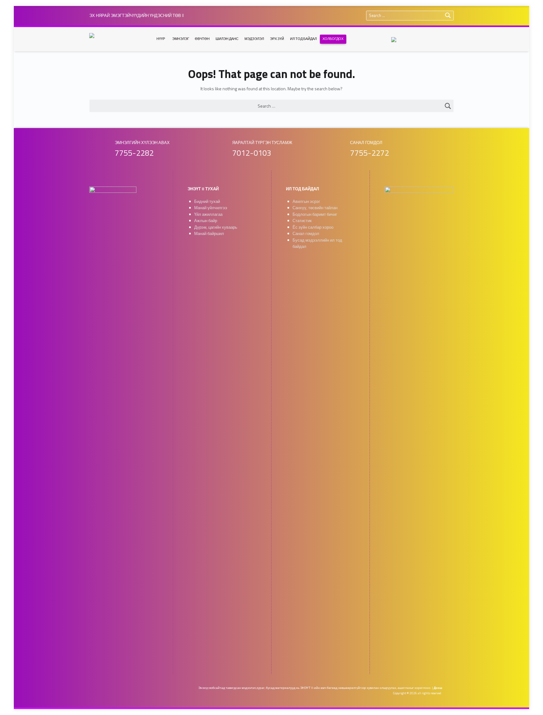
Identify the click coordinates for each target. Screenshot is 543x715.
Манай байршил (209, 234)
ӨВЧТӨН (202, 38)
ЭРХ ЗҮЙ (277, 38)
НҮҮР (160, 38)
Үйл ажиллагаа (208, 214)
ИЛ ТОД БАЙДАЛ (303, 38)
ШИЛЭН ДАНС (227, 38)
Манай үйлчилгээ (210, 208)
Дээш (438, 687)
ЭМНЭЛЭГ (180, 38)
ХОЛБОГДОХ (332, 38)
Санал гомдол (306, 234)
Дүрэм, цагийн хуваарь (215, 227)
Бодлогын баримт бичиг (315, 214)
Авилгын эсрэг (306, 201)
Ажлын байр (205, 221)
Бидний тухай (207, 201)
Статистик (302, 221)
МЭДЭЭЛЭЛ (254, 38)
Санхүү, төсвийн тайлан (315, 208)
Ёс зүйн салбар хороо (313, 227)
